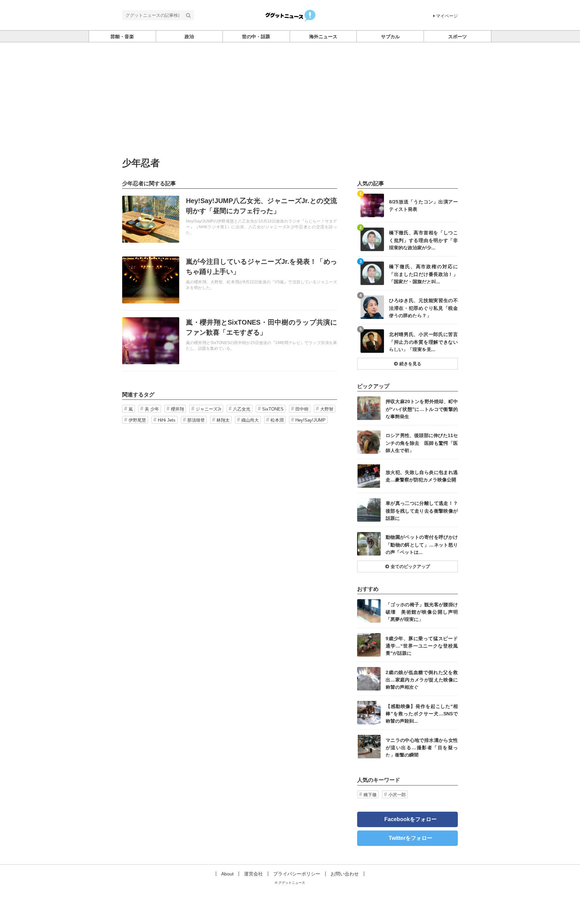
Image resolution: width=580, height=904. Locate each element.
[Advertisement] (290, 93)
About (227, 873)
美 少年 (152, 409)
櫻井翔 (177, 409)
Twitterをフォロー (410, 838)
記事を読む (229, 219)
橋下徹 (370, 794)
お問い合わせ (345, 873)
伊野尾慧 (137, 420)
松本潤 (277, 420)
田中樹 (301, 409)
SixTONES (273, 409)
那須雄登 (196, 420)
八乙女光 (241, 409)
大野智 (326, 409)
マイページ (447, 15)
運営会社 (253, 873)
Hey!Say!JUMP (310, 420)
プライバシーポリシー (296, 873)
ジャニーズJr (208, 409)
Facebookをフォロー (410, 819)
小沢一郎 (397, 794)
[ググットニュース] (290, 14)
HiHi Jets (167, 420)
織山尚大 (250, 420)
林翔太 (223, 420)
